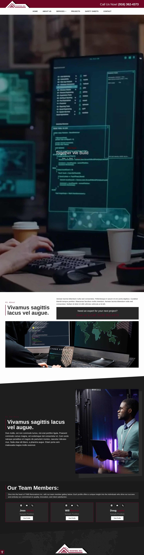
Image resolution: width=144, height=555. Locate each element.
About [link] (71, 158)
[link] (2, 552)
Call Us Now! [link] (119, 4)
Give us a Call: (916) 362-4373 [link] (97, 315)
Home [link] (63, 158)
